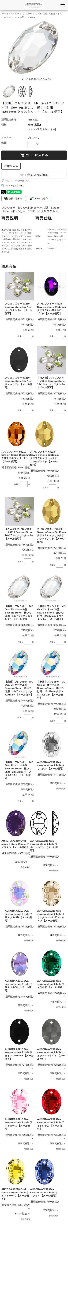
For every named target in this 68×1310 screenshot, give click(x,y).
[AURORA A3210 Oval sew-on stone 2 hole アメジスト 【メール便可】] (15, 823)
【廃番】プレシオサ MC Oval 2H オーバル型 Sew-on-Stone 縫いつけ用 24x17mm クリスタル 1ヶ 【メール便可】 (51, 612)
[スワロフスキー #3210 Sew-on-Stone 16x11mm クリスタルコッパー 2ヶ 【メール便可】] (15, 434)
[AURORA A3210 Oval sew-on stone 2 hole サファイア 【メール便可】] (44, 1171)
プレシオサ (27, 14)
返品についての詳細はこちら (17, 181)
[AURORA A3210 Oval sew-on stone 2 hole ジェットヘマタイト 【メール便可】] (51, 1031)
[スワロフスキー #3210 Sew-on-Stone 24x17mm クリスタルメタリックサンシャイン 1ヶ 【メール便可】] (51, 511)
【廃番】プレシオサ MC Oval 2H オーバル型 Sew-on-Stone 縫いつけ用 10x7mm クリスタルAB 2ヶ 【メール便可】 (19, 688)
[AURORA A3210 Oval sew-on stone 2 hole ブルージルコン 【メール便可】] (44, 823)
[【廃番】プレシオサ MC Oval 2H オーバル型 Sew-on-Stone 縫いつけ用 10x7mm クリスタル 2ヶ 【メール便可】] (19, 588)
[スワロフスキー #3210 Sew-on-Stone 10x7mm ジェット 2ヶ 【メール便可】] (19, 360)
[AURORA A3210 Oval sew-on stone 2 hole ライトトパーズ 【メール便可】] (15, 1171)
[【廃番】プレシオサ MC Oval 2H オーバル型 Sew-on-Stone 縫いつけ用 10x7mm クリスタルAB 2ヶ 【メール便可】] (19, 664)
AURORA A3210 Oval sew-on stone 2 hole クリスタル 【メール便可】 (51, 765)
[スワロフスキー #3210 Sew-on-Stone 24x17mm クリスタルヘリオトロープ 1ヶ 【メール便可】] (51, 286)
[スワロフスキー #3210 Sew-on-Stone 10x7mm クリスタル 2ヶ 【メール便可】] (19, 286)
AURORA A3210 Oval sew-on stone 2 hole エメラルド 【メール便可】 (51, 984)
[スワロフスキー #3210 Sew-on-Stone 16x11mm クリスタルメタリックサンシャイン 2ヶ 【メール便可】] (44, 434)
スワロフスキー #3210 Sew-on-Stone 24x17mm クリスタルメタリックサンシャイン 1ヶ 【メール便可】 (51, 535)
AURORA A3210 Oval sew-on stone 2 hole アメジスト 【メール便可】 (15, 844)
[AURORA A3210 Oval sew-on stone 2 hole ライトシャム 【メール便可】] (51, 1101)
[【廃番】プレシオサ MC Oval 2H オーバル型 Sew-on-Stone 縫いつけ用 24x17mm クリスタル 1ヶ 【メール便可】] (51, 588)
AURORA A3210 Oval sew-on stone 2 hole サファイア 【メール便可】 (44, 1192)
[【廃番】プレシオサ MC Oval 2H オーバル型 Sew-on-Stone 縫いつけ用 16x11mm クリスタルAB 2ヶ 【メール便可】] (51, 664)
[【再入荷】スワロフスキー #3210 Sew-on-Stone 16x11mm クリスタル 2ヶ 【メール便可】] (51, 360)
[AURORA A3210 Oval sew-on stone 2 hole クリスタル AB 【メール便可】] (19, 893)
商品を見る (61, 788)
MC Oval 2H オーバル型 (14, 17)
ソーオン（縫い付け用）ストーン (49, 14)
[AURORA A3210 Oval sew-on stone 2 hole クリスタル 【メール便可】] (51, 744)
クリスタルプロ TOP (10, 14)
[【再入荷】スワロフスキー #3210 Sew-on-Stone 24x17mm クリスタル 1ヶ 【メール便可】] (19, 511)
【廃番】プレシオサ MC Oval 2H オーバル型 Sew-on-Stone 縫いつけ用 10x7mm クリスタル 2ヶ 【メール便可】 (19, 612)
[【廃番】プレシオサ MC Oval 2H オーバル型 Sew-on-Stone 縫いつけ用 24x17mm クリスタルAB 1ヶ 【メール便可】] (19, 744)
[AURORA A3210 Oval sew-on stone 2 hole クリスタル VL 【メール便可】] (19, 963)
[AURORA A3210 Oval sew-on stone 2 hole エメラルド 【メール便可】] (51, 963)
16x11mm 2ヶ (34, 17)
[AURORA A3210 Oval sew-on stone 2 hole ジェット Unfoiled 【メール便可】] (19, 1031)
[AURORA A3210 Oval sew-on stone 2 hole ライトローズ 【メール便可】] (19, 1101)
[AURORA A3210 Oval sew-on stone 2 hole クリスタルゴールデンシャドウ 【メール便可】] (51, 893)
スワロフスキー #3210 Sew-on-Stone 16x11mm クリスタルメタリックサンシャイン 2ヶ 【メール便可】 (44, 458)
